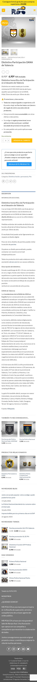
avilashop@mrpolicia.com (18, 665)
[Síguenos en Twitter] (18, 649)
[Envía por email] (14, 181)
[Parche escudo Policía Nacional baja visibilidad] (9, 429)
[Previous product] (7, 72)
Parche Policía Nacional (27, 439)
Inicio (4, 57)
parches (13, 244)
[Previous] (5, 32)
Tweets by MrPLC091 (9, 591)
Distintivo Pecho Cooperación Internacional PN (25, 475)
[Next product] (3, 72)
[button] (3, 10)
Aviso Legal (9, 677)
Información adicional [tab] (10, 198)
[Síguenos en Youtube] (28, 649)
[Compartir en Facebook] (7, 181)
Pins (30, 176)
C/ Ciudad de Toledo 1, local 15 (18, 661)
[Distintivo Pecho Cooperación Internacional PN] (27, 464)
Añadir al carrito (21, 140)
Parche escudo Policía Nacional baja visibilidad (9, 440)
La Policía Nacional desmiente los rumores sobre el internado (18, 505)
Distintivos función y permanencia (18, 176)
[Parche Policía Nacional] (27, 429)
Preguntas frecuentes (20, 679)
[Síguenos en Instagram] (14, 649)
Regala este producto (19, 164)
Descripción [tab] (6, 193)
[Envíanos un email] (23, 649)
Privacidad (17, 677)
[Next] (32, 32)
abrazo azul (13, 262)
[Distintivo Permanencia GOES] (9, 464)
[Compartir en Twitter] (11, 181)
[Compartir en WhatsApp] (3, 181)
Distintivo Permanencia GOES (9, 474)
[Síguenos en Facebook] (9, 649)
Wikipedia (10, 409)
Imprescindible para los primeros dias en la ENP (18, 513)
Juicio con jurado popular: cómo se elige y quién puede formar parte (18, 496)
